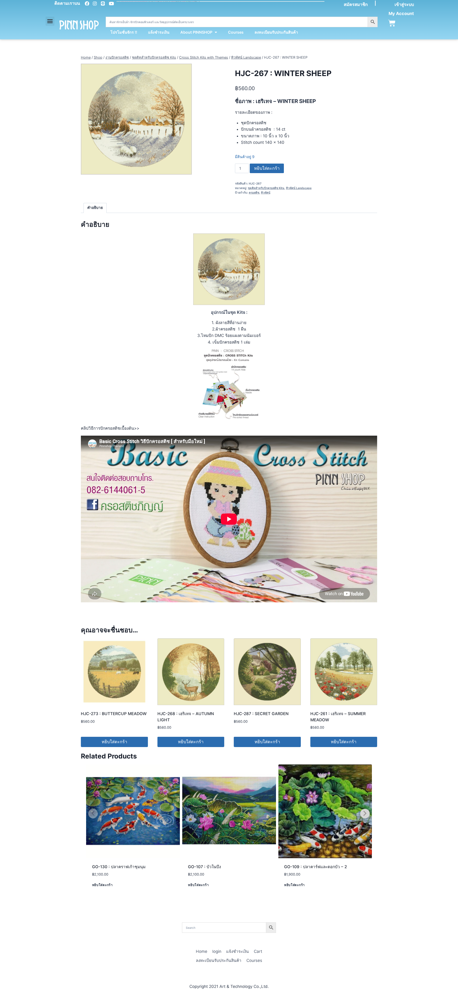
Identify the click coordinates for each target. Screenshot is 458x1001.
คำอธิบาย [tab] (95, 207)
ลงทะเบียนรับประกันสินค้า (276, 32)
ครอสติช (254, 192)
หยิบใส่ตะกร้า (267, 168)
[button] (50, 21)
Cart (258, 951)
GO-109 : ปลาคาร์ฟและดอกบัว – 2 (315, 866)
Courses (236, 32)
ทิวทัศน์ (265, 192)
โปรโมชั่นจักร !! (123, 32)
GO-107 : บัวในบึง (204, 866)
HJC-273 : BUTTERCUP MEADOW (114, 713)
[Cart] (391, 23)
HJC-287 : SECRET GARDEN (261, 713)
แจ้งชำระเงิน (158, 32)
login (216, 951)
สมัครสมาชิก (356, 4)
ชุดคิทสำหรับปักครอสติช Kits (266, 188)
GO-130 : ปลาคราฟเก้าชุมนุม (119, 866)
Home (201, 951)
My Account (401, 13)
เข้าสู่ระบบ (404, 4)
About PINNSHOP (196, 32)
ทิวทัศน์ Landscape (299, 188)
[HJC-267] (136, 119)
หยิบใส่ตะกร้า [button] (114, 741)
